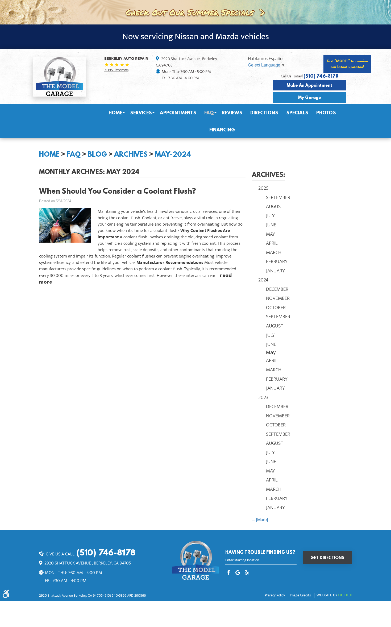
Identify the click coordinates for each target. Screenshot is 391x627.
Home (115, 112)
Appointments (178, 112)
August (274, 206)
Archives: (268, 174)
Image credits (300, 595)
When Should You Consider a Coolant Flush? (117, 191)
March (273, 252)
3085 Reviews (116, 70)
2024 (263, 280)
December (277, 289)
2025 (263, 188)
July (270, 215)
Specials (297, 112)
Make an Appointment (309, 85)
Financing (222, 129)
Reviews (232, 112)
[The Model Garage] (59, 76)
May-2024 (173, 154)
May (270, 234)
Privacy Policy (275, 595)
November (278, 298)
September (278, 197)
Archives (131, 154)
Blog (97, 154)
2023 (263, 397)
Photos (326, 112)
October (276, 307)
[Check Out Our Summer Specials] (195, 12)
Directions (264, 112)
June (271, 225)
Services (141, 112)
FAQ (209, 112)
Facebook (228, 573)
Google (237, 573)
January (275, 271)
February (277, 261)
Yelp (246, 573)
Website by (334, 595)
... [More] (260, 519)
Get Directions (327, 557)
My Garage (309, 97)
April (271, 243)
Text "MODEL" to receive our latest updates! (347, 64)
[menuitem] (115, 112)
